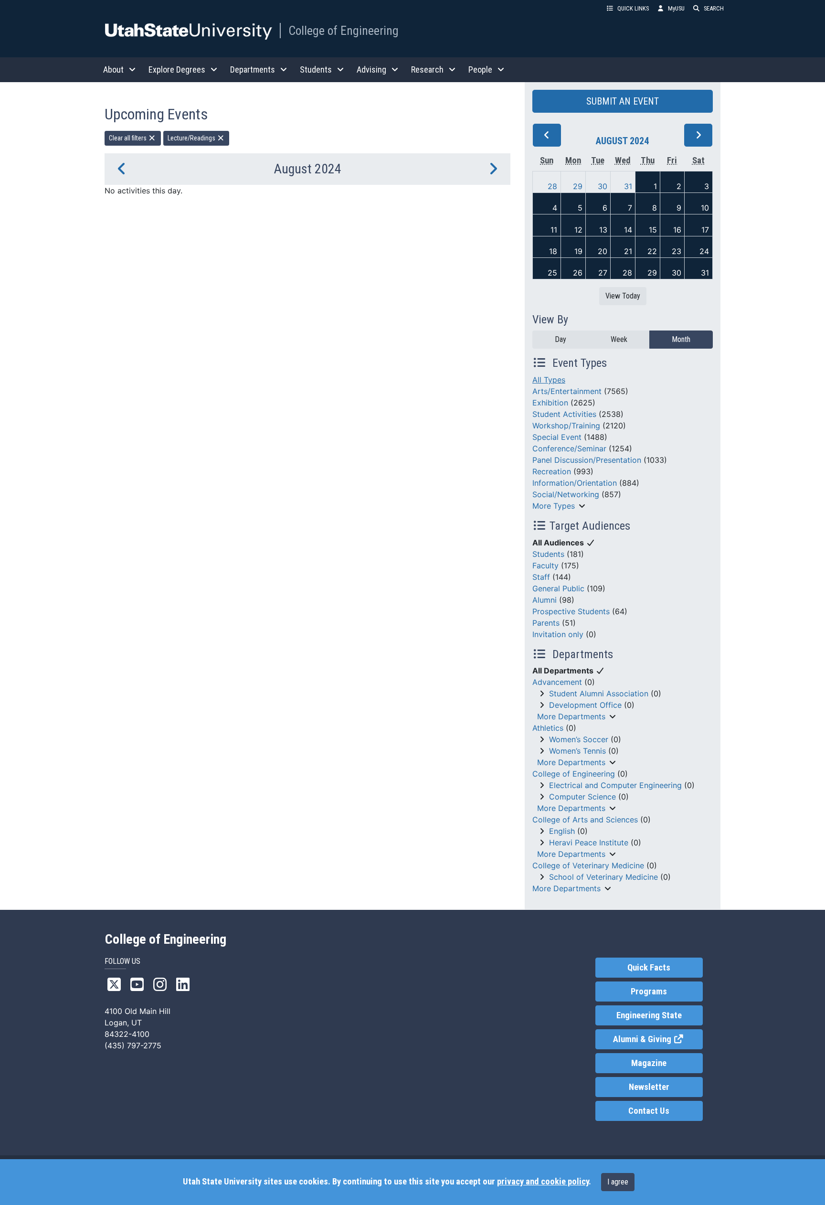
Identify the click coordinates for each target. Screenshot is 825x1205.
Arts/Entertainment (567, 391)
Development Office (585, 705)
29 (577, 186)
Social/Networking (565, 494)
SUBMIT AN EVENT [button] (622, 101)
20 (602, 251)
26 (577, 272)
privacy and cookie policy (543, 1181)
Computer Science (582, 796)
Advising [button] (371, 69)
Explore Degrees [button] (176, 69)
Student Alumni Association (598, 693)
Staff (541, 577)
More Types (553, 506)
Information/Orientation (574, 483)
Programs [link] (649, 991)
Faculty (545, 565)
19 (578, 251)
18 (553, 251)
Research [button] (427, 69)
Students (548, 554)
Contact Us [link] (648, 1111)
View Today (622, 295)
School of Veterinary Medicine (603, 877)
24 (704, 251)
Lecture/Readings (192, 138)
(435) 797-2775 (133, 1045)
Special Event (557, 437)
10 (705, 208)
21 (628, 251)
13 (603, 230)
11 (553, 230)
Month (681, 339)
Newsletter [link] (649, 1087)
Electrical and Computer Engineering (615, 785)
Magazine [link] (648, 1063)
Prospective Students (571, 611)
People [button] (480, 69)
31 (628, 186)
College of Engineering (343, 30)
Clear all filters (128, 138)
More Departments (571, 716)
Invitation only (557, 634)
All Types (548, 379)
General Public (558, 588)
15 (653, 230)
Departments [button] (252, 69)
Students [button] (316, 69)
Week (619, 339)
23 (676, 251)
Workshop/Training (566, 425)
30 (602, 186)
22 (652, 251)
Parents (546, 623)
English (562, 831)
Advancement (557, 682)
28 (552, 186)
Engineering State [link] (649, 1015)
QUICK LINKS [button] (633, 8)
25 (552, 272)
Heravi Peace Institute (588, 842)
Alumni (544, 600)
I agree (617, 1181)
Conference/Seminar (569, 448)
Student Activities (564, 414)
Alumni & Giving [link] (657, 1039)
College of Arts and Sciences (585, 819)
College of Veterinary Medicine (588, 865)
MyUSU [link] (676, 8)
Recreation (551, 471)
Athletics (547, 728)
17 (705, 230)
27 (602, 272)
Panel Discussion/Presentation (586, 460)
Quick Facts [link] (648, 967)
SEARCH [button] (714, 8)
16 (677, 230)
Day (560, 339)
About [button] (113, 69)
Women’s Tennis (577, 751)
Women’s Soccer (578, 739)
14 (628, 230)
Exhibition (550, 402)
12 (578, 230)
